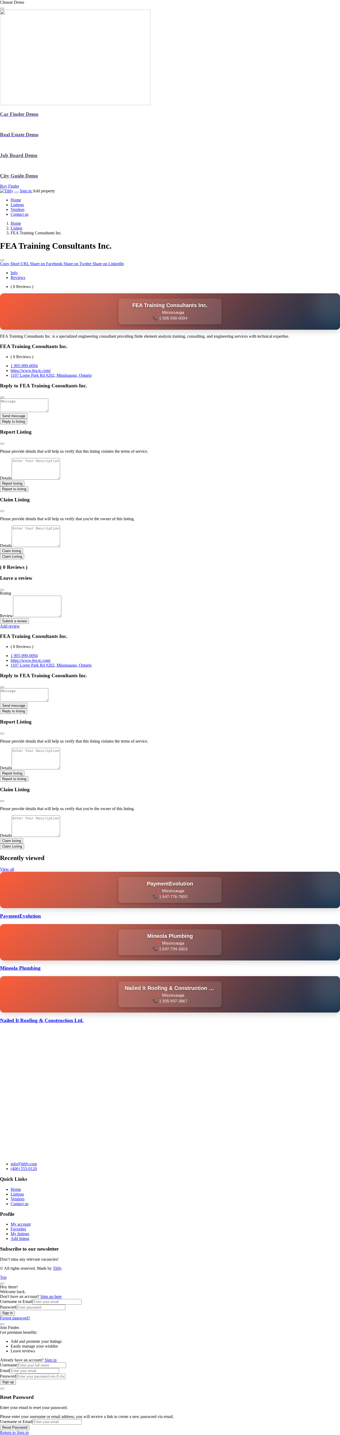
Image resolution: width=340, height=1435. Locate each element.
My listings (20, 1233)
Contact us (19, 1203)
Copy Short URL (15, 263)
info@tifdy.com (24, 1164)
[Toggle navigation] (16, 192)
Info (14, 272)
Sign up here (51, 1296)
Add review (10, 626)
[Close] (2, 590)
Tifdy (57, 1268)
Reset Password (14, 1427)
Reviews (18, 277)
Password (8, 1307)
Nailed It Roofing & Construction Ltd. (42, 1020)
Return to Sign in (14, 1432)
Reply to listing (13, 422)
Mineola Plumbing (20, 968)
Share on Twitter (77, 263)
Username (8, 1365)
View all (7, 869)
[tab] (175, 272)
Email (5, 1370)
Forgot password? (15, 1318)
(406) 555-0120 (24, 1168)
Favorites (18, 1229)
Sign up (8, 1382)
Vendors (17, 1199)
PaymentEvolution (20, 916)
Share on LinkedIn (108, 263)
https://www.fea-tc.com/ (31, 370)
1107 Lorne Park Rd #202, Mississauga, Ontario (51, 375)
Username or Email (16, 1301)
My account (21, 1224)
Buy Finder (9, 186)
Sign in (26, 191)
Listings (17, 1194)
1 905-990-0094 (24, 365)
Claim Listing (12, 556)
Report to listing (14, 489)
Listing (16, 228)
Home (16, 223)
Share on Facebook (46, 263)
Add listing (20, 1238)
